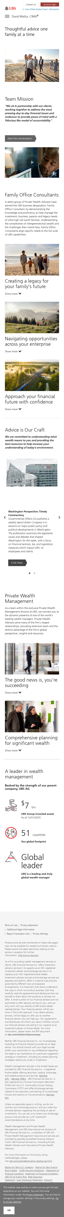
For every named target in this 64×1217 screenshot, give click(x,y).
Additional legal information (21, 929)
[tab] (29, 573)
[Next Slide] (59, 518)
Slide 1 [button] (29, 573)
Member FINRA (18, 1078)
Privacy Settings (40, 934)
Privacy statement (29, 925)
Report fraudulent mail (18, 934)
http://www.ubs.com (28, 955)
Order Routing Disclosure (31, 1170)
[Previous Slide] (4, 518)
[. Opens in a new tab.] (10, 8)
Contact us (31, 4)
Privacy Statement (35, 1194)
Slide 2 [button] (34, 573)
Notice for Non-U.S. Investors (19, 1167)
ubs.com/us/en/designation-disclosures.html (30, 1161)
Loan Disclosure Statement (30, 1180)
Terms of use (11, 925)
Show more (13, 294)
